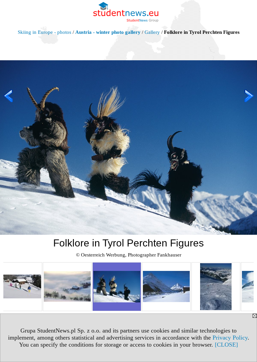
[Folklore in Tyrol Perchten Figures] (117, 287)
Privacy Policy (230, 337)
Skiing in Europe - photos (44, 32)
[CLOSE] (226, 344)
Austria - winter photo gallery (108, 32)
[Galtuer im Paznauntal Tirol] (166, 287)
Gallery (152, 32)
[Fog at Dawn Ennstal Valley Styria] (67, 287)
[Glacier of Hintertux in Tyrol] (216, 287)
